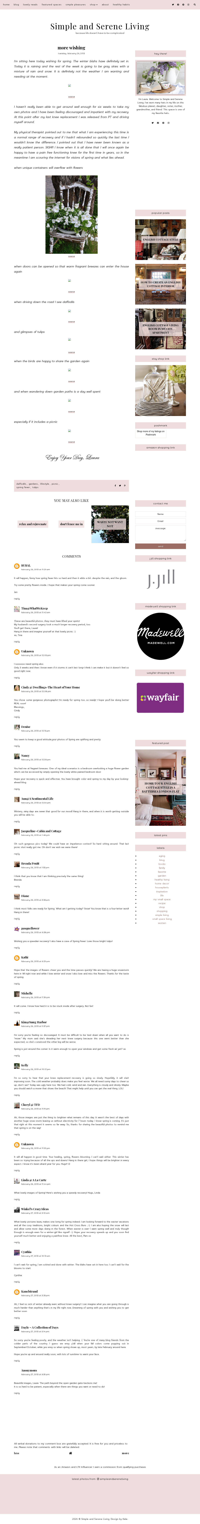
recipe (161, 903)
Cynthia (26, 1252)
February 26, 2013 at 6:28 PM (35, 932)
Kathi (24, 957)
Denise (25, 727)
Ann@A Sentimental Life (37, 799)
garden (162, 875)
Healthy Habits (121, 4)
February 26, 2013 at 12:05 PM (36, 655)
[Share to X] (120, 485)
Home (6, 4)
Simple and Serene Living (100, 26)
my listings (156, 431)
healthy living (162, 879)
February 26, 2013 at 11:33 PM (35, 1148)
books (162, 864)
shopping (162, 911)
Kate (125, 1519)
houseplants (162, 887)
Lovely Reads (30, 4)
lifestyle (44, 484)
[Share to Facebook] (115, 485)
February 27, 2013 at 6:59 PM (35, 1374)
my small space (161, 899)
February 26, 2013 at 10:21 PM (35, 1069)
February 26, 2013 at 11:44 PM (35, 1184)
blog (16, 4)
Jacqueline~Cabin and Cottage (41, 831)
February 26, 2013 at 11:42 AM (35, 612)
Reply (17, 598)
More (125, 1453)
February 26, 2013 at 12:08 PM (36, 691)
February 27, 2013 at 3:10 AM (35, 1213)
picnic (55, 484)
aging (162, 856)
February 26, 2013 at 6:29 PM (35, 961)
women (162, 923)
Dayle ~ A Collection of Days (39, 1327)
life (162, 895)
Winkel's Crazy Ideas (35, 1209)
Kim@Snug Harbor (34, 1022)
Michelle (27, 993)
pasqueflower (30, 928)
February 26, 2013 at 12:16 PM (35, 731)
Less (16, 1453)
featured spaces (52, 4)
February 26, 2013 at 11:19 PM (35, 1109)
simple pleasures (76, 4)
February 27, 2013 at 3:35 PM (35, 1295)
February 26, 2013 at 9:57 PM (35, 1026)
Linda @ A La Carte (33, 1180)
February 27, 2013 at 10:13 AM (35, 1256)
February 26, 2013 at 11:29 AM (35, 569)
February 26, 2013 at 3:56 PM (35, 900)
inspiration (162, 891)
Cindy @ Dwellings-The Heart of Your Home (50, 687)
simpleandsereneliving (114, 1478)
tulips (35, 487)
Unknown (27, 651)
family (162, 868)
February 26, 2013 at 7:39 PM (35, 997)
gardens (33, 484)
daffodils (21, 484)
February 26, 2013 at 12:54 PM (36, 802)
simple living (162, 915)
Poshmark (151, 434)
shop (93, 4)
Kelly (24, 1065)
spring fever (23, 487)
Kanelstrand (29, 1291)
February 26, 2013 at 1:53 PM (35, 867)
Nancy (25, 755)
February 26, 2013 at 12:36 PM (36, 759)
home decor (162, 883)
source (71, 96)
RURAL (26, 565)
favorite (162, 872)
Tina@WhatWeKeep (34, 608)
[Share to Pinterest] (124, 485)
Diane (25, 896)
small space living (162, 919)
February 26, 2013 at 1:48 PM (35, 835)
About (105, 4)
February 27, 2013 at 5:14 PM (35, 1331)
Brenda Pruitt (30, 863)
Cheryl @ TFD (30, 1105)
